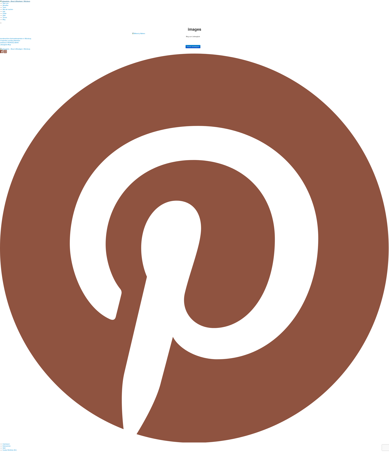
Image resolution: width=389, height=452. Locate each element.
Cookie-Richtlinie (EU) (10, 450)
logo (4, 11)
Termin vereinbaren (193, 47)
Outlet (4, 13)
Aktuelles (5, 5)
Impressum (6, 444)
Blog (4, 19)
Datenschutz (7, 446)
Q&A (4, 15)
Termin (5, 17)
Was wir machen (8, 9)
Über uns (5, 3)
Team (4, 7)
